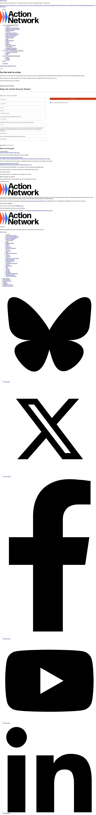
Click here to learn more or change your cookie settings (32, 201)
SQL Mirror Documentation (12, 273)
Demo (4, 61)
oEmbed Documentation (11, 276)
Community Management (11, 48)
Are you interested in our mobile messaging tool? (12, 136)
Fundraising (8, 44)
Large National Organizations (12, 34)
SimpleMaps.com (19, 205)
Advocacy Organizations (11, 35)
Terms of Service (6, 279)
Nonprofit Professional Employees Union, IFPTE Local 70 (39, 210)
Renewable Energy (7, 281)
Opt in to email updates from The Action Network (59, 102)
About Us (8, 53)
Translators (5, 283)
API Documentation (10, 274)
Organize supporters (10, 30)
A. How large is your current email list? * (10, 116)
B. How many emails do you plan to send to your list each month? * (17, 122)
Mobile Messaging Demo (11, 253)
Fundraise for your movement (12, 28)
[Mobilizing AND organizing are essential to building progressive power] (9, 163)
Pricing (7, 57)
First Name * (4, 98)
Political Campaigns (10, 36)
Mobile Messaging (10, 40)
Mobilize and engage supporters (13, 29)
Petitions (7, 41)
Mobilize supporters (10, 259)
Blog (7, 54)
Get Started (5, 63)
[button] (8, 66)
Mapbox (10, 203)
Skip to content (3, 0)
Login (4, 9)
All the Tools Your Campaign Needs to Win (9, 152)
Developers (8, 272)
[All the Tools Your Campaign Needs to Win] (4, 151)
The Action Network (9, 145)
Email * (2, 107)
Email (7, 39)
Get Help (8, 60)
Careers (7, 254)
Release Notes (9, 266)
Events (7, 43)
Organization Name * (6, 112)
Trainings (8, 58)
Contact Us (8, 255)
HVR (23, 208)
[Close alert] (5, 7)
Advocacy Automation (11, 45)
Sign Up (2, 232)
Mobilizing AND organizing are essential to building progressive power (16, 164)
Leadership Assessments (11, 49)
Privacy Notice (6, 278)
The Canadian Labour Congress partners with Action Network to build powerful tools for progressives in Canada (25, 158)
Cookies (4, 282)
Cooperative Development (11, 52)
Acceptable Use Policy (8, 284)
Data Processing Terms (8, 286)
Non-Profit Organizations (11, 33)
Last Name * (3, 102)
